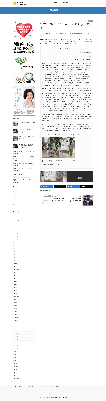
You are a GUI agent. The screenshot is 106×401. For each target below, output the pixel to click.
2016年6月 (15, 360)
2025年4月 (15, 236)
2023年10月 (16, 269)
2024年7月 (15, 251)
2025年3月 (15, 239)
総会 (14, 207)
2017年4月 (15, 351)
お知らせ (37, 386)
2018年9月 (15, 333)
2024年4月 (15, 260)
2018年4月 (15, 339)
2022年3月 (15, 293)
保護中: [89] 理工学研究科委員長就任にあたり (23, 151)
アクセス (51, 386)
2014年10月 (16, 378)
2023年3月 (15, 281)
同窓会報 (15, 195)
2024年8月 (15, 248)
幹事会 (15, 204)
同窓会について (22, 386)
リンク (56, 386)
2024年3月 (15, 263)
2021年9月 (15, 299)
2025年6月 (15, 233)
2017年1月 (15, 354)
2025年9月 (15, 224)
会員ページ (44, 386)
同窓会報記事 (16, 198)
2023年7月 (15, 275)
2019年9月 (15, 320)
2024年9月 (15, 245)
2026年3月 (15, 217)
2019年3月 (15, 326)
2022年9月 (15, 287)
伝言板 (15, 192)
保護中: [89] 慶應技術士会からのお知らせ (22, 168)
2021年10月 (16, 296)
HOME (15, 386)
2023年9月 (15, 272)
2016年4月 (15, 363)
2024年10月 (16, 242)
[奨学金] (45, 200)
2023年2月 (15, 284)
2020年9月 (15, 308)
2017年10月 (16, 342)
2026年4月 (15, 214)
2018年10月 (16, 330)
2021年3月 (15, 305)
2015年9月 (15, 369)
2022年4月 (15, 290)
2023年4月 (15, 278)
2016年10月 (16, 357)
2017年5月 (15, 348)
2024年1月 (15, 266)
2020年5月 (15, 311)
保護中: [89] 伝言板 (17, 174)
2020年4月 (15, 314)
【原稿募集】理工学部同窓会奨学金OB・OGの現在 (75, 200)
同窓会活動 (30, 386)
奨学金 (90, 20)
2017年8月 (15, 345)
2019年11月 (16, 317)
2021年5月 (15, 302)
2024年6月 (15, 254)
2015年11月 (16, 366)
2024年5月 (15, 257)
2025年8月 (15, 227)
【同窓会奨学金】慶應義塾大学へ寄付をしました (58, 200)
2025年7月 (15, 230)
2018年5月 (15, 336)
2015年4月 (15, 372)
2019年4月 (15, 323)
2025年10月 (16, 221)
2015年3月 (15, 375)
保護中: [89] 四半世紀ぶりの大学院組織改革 (23, 163)
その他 (15, 189)
